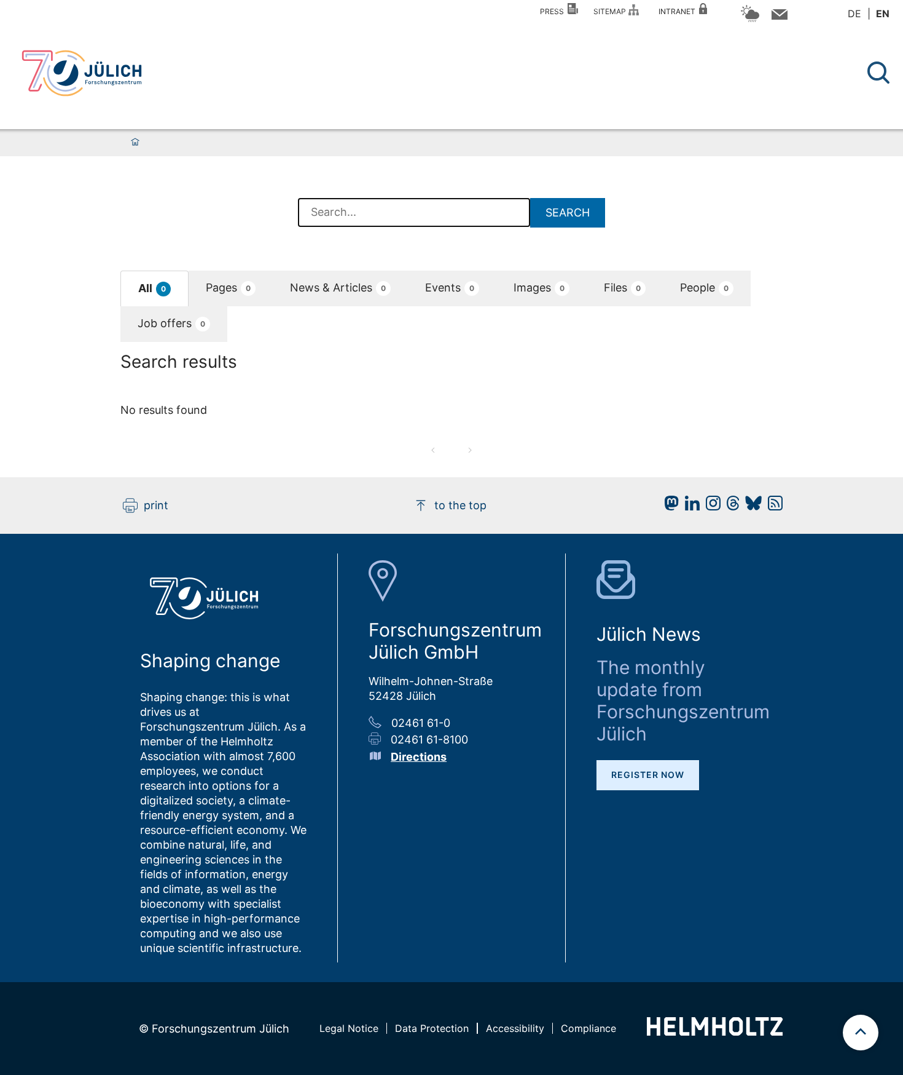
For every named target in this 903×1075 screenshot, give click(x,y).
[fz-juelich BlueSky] (750, 506)
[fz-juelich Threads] (730, 506)
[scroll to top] (860, 1032)
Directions (419, 756)
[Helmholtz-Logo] (715, 1031)
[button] (154, 289)
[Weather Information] (750, 20)
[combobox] (414, 213)
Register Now (647, 774)
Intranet (679, 11)
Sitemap (611, 11)
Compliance (588, 1028)
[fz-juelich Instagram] (710, 506)
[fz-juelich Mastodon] (668, 506)
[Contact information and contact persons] (778, 17)
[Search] (880, 73)
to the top (460, 505)
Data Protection (432, 1028)
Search (567, 212)
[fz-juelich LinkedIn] (689, 506)
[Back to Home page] (81, 73)
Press (554, 11)
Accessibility (515, 1028)
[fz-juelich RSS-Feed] (772, 506)
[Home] (135, 143)
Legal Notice (348, 1028)
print (156, 505)
